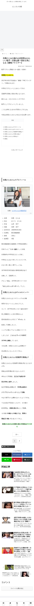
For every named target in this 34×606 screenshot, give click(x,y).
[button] (27, 460)
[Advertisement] (17, 30)
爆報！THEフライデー (8, 446)
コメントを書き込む (17, 588)
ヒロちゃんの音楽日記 (19, 210)
